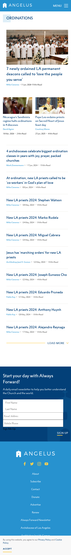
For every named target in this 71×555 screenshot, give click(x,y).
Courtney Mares (42, 129)
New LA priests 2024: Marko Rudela (32, 217)
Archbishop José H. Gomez (18, 262)
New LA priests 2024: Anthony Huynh (33, 310)
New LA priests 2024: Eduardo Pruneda (34, 292)
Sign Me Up (9, 428)
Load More (56, 343)
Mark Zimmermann (15, 165)
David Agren (8, 129)
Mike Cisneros (12, 84)
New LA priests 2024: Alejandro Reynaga (35, 327)
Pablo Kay (10, 297)
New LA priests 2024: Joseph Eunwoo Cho (36, 275)
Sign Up (62, 432)
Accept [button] (7, 549)
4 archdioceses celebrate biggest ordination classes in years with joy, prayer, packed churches (37, 155)
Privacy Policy (44, 539)
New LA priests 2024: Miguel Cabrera (33, 235)
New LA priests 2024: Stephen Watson (34, 200)
